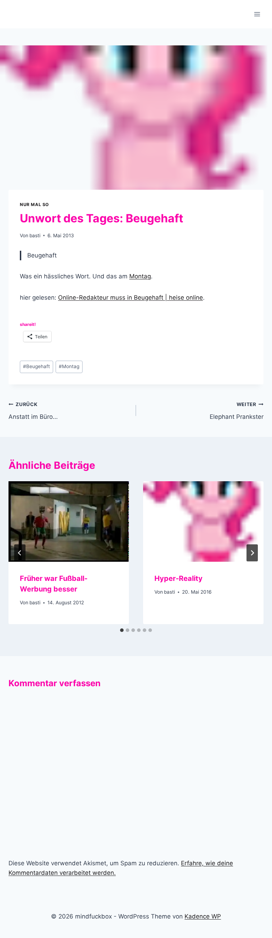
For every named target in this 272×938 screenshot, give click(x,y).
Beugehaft (36, 366)
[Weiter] (252, 552)
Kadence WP (203, 916)
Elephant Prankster (237, 410)
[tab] (122, 630)
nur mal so (34, 204)
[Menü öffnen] (257, 14)
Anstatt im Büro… (33, 410)
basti (34, 235)
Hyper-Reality (178, 578)
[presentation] (68, 521)
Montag (140, 276)
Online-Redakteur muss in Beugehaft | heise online (130, 297)
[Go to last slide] (20, 552)
